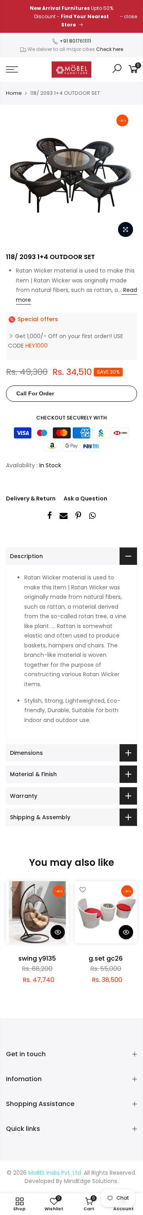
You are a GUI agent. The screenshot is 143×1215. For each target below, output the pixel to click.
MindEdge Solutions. (91, 1181)
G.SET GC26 (106, 958)
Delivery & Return (31, 498)
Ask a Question (85, 498)
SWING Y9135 (37, 958)
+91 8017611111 (74, 41)
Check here (109, 49)
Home (14, 93)
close (130, 16)
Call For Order (35, 393)
